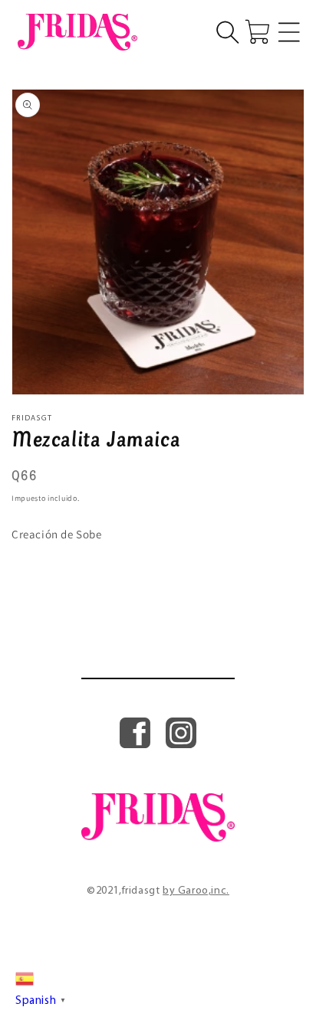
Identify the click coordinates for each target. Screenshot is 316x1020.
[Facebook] (135, 744)
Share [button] (43, 573)
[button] (227, 32)
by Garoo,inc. (196, 891)
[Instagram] (181, 744)
